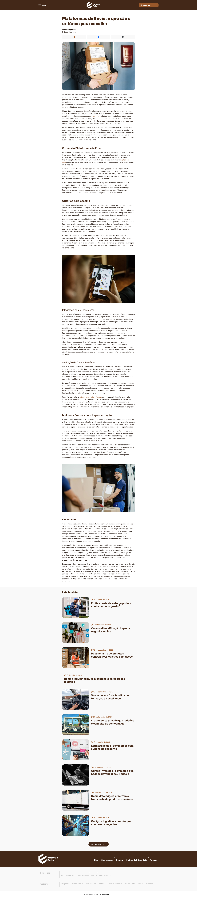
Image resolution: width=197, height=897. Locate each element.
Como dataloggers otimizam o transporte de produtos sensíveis (112, 797)
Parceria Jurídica (77, 884)
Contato (119, 860)
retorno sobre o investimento (91, 397)
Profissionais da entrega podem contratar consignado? (111, 605)
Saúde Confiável (90, 884)
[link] (48, 859)
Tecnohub (110, 884)
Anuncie (153, 860)
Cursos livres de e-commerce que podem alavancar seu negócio (112, 772)
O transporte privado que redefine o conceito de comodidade (112, 722)
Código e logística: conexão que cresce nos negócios (111, 823)
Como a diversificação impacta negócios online (110, 630)
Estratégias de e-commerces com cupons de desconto (112, 747)
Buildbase (139, 884)
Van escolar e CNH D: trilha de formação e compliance (110, 697)
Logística (93, 875)
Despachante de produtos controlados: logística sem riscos (112, 655)
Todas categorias (104, 875)
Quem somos (107, 860)
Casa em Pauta (129, 884)
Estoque (85, 875)
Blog (96, 860)
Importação (76, 875)
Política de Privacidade (136, 860)
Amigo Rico (65, 884)
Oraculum (118, 884)
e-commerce (96, 116)
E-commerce (66, 875)
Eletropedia (149, 884)
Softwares (101, 884)
